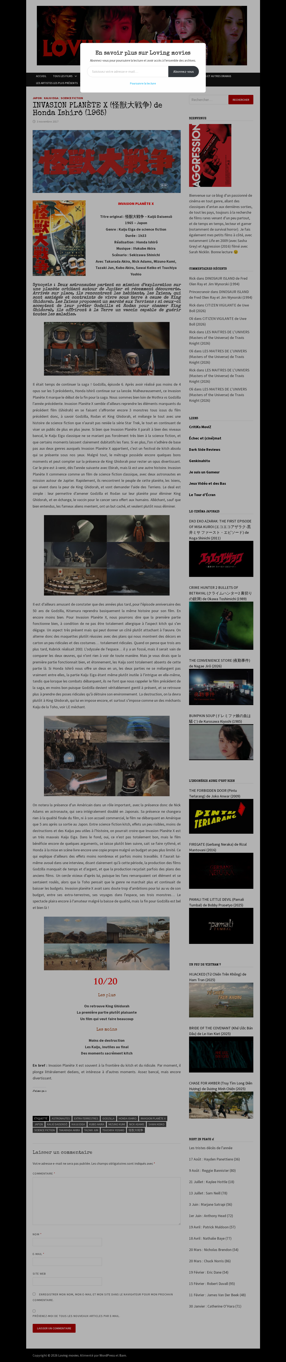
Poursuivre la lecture (143, 83)
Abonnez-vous (183, 71)
